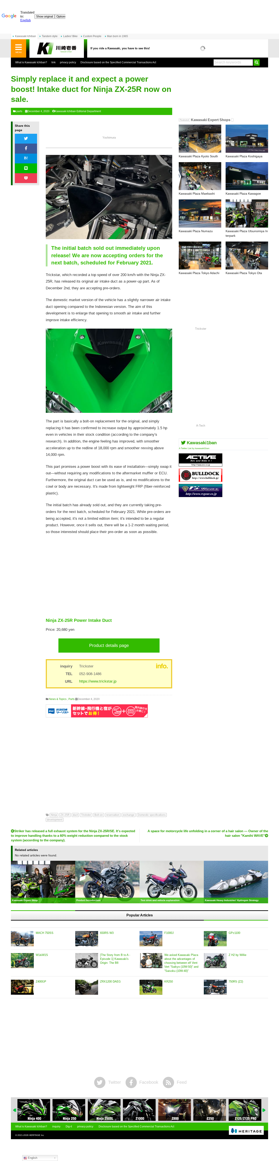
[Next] (264, 1110)
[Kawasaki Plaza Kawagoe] (247, 176)
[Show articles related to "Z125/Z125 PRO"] (209, 1110)
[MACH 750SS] (22, 938)
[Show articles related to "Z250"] (174, 1110)
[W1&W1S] (22, 960)
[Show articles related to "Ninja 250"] (33, 1110)
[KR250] (151, 987)
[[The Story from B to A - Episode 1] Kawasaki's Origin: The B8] (86, 960)
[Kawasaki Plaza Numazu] (200, 213)
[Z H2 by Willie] (215, 960)
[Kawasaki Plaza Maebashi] (200, 176)
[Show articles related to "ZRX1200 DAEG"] (245, 1110)
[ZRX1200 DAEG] (86, 987)
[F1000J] (151, 938)
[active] (200, 465)
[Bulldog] (200, 480)
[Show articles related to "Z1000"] (104, 1110)
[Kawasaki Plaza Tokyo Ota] (247, 256)
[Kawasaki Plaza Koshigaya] (247, 139)
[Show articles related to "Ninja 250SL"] (69, 1110)
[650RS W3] (86, 938)
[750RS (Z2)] (215, 987)
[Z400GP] (22, 987)
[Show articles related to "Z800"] (139, 1110)
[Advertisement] (109, 576)
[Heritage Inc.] (246, 1130)
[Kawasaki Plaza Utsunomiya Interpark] (247, 213)
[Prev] (15, 1110)
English (32, 1157)
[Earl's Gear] (200, 495)
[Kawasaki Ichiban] (56, 48)
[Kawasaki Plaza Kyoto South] (200, 139)
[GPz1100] (215, 938)
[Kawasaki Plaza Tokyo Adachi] (200, 256)
